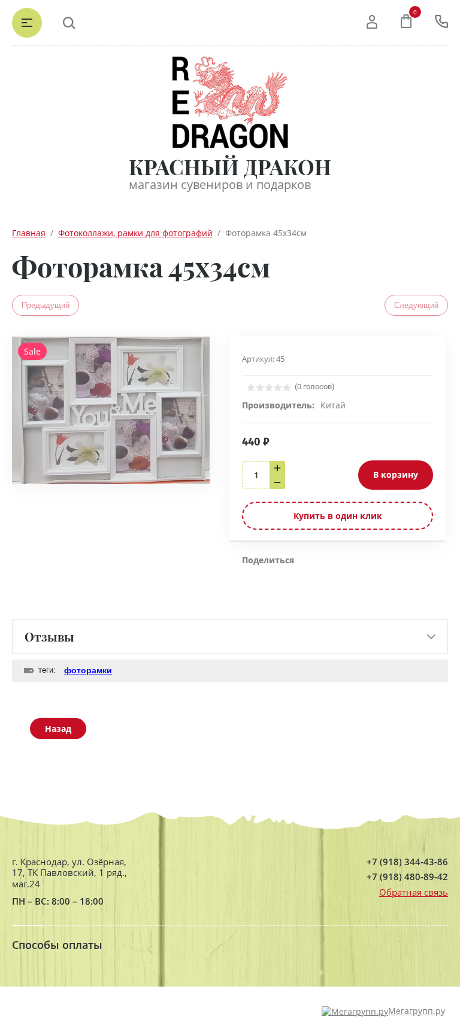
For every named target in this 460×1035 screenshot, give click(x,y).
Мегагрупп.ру (416, 1010)
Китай (333, 405)
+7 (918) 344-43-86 (407, 862)
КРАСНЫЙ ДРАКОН (230, 166)
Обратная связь (413, 892)
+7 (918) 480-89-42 (407, 877)
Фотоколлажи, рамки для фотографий (135, 233)
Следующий (416, 305)
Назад (58, 728)
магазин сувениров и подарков (220, 184)
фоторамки (88, 670)
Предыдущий (45, 305)
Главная (29, 233)
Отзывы (49, 636)
